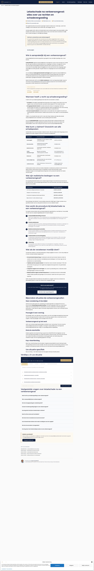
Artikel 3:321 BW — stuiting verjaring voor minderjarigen (30, 455)
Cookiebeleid (4, 568)
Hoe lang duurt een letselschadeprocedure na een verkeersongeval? (37, 429)
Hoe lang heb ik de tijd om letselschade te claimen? (33, 410)
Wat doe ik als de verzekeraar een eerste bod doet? (33, 417)
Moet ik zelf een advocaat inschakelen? (30, 414)
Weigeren (71, 565)
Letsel (63, 2)
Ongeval (58, 2)
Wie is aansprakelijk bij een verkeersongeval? (32, 399)
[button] (91, 562)
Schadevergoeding (71, 2)
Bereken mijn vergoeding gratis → (47, 292)
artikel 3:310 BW (47, 120)
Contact (90, 2)
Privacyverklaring (9, 568)
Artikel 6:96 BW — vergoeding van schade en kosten (30, 450)
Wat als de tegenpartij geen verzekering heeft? (32, 403)
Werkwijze (80, 2)
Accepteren (57, 565)
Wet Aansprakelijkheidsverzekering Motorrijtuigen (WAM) (41, 81)
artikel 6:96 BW (27, 437)
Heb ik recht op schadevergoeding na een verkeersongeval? (35, 395)
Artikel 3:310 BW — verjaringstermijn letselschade (29, 452)
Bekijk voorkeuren (85, 565)
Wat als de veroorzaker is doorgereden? (30, 425)
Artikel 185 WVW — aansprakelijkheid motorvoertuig (30, 448)
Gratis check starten (66, 360)
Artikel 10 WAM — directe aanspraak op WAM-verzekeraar (31, 453)
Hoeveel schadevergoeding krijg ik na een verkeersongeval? (35, 406)
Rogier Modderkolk (35, 460)
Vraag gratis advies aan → (29, 440)
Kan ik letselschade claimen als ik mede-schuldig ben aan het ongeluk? (37, 421)
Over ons (85, 2)
